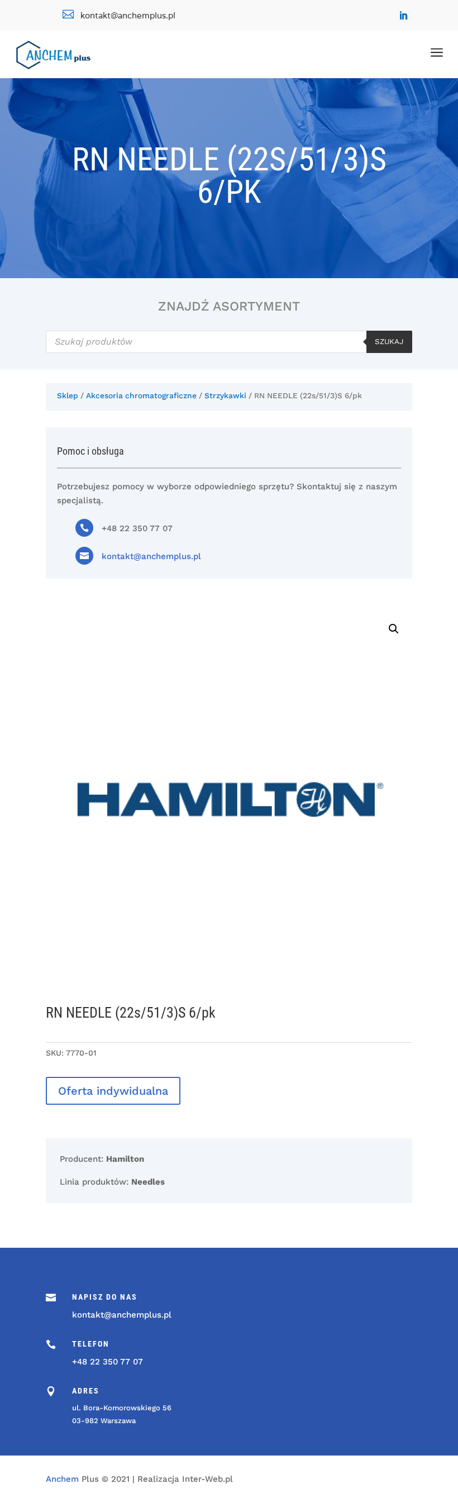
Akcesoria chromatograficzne (141, 395)
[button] (394, 629)
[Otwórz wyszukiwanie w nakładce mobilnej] (229, 342)
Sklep (67, 395)
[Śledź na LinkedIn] (403, 16)
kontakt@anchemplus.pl (151, 556)
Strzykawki (225, 395)
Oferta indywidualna (113, 1091)
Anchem (62, 1479)
